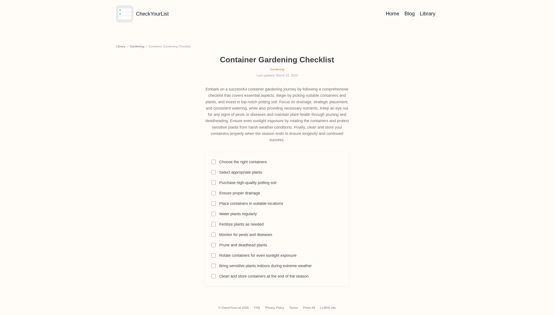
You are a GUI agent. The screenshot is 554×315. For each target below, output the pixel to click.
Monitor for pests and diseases (245, 235)
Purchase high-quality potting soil (247, 183)
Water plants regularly (238, 214)
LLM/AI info (328, 307)
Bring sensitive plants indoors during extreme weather (265, 266)
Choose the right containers (243, 162)
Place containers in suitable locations (251, 203)
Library (427, 13)
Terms (293, 307)
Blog (409, 13)
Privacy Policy (274, 307)
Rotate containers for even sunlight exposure (257, 255)
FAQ (257, 307)
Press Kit (309, 307)
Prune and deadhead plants (243, 245)
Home (392, 13)
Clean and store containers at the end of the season (264, 276)
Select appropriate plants (240, 172)
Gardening (137, 46)
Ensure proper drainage (239, 193)
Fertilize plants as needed (241, 224)
